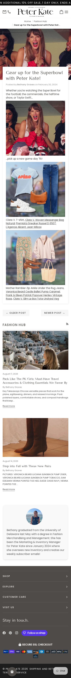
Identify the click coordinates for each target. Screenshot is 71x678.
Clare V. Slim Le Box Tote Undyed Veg (36, 298)
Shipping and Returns (45, 669)
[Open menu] (65, 11)
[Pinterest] (10, 632)
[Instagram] (16, 632)
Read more (9, 406)
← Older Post (16, 313)
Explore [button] (8, 586)
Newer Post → (54, 313)
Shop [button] (6, 576)
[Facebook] (4, 632)
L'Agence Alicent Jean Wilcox (23, 227)
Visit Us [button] (8, 607)
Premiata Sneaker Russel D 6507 (36, 223)
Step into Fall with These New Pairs (27, 466)
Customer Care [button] (14, 597)
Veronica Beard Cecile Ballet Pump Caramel (33, 291)
